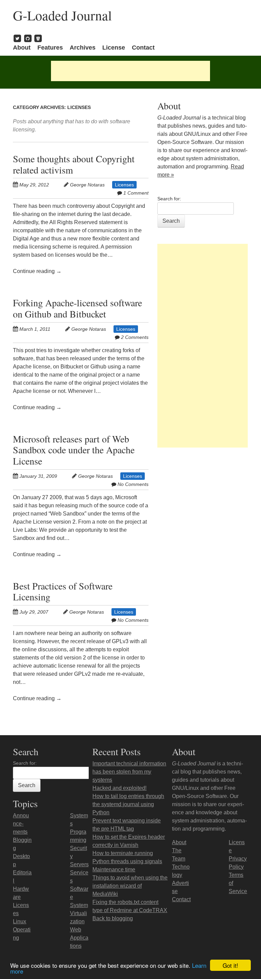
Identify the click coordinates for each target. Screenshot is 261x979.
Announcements (21, 824)
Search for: (169, 198)
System (79, 905)
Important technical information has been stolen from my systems (129, 772)
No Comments (133, 484)
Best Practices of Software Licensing (62, 591)
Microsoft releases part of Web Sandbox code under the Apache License (74, 449)
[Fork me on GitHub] (27, 38)
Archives (82, 47)
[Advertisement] (130, 71)
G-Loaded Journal (62, 15)
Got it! (230, 965)
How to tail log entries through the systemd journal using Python (128, 804)
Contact (143, 47)
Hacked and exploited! (119, 788)
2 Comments (135, 337)
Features (50, 47)
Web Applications (79, 938)
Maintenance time (113, 869)
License (113, 47)
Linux (19, 921)
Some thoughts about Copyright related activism (74, 164)
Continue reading (37, 271)
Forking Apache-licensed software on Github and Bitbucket (77, 308)
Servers (79, 864)
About (22, 47)
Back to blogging (112, 918)
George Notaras (87, 184)
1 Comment (136, 193)
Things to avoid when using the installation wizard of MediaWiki (130, 886)
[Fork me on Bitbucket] (38, 38)
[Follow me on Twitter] (17, 38)
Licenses (124, 184)
